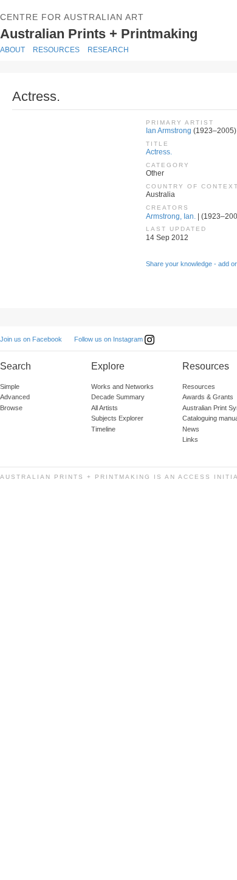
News (190, 429)
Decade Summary (118, 396)
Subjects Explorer (117, 418)
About (12, 50)
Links (190, 439)
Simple (9, 386)
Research (108, 50)
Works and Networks (122, 386)
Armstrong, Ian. (171, 216)
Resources (56, 50)
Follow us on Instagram (109, 339)
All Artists (104, 407)
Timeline (103, 429)
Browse (11, 407)
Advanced (15, 396)
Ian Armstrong (168, 130)
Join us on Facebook (31, 339)
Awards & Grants (207, 396)
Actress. (159, 152)
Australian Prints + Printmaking (113, 32)
